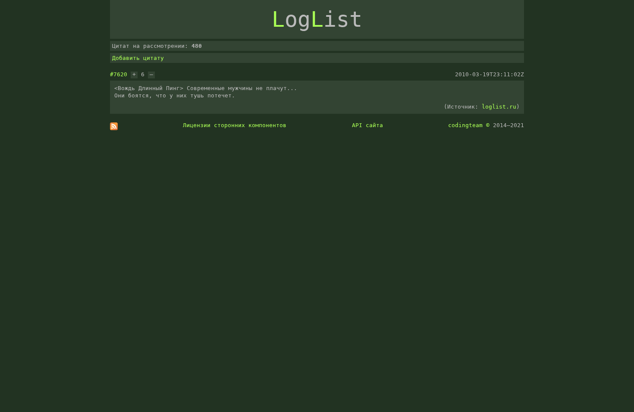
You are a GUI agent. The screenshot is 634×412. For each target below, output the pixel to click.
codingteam (465, 125)
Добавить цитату (138, 58)
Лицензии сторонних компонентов (234, 125)
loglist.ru (499, 106)
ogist (317, 19)
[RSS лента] (114, 128)
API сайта (367, 125)
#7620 (118, 74)
